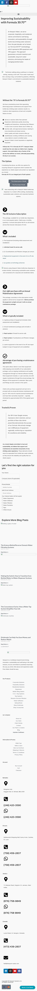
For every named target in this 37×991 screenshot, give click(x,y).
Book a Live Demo (27, 987)
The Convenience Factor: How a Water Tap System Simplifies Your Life (16, 608)
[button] (18, 14)
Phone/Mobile (6, 484)
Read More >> (4, 552)
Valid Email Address (7, 490)
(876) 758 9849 (12, 913)
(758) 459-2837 (12, 853)
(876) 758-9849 (12, 901)
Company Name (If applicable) (11, 478)
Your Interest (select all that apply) (12, 496)
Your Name (5, 472)
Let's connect (8, 513)
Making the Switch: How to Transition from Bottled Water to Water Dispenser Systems (16, 577)
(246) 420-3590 (12, 805)
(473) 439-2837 (12, 946)
